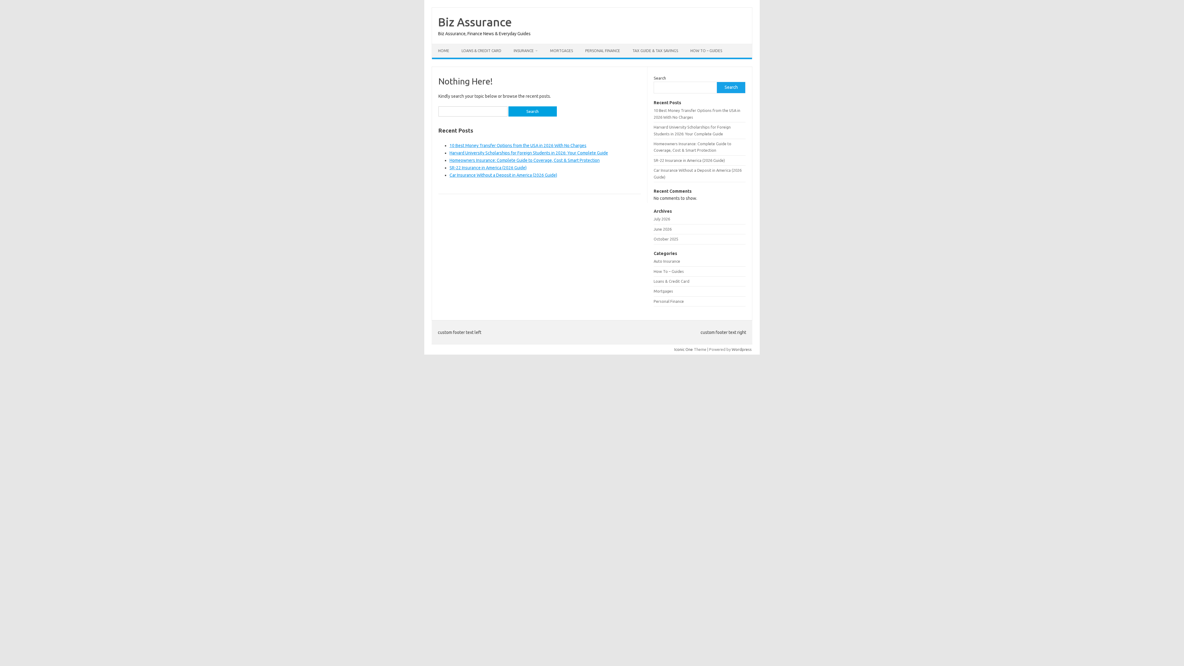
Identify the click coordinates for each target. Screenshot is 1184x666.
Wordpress (742, 349)
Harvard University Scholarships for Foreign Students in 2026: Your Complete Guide (529, 152)
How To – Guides (706, 51)
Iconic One (683, 349)
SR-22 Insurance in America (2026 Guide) (488, 167)
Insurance (524, 51)
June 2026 (663, 229)
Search (660, 78)
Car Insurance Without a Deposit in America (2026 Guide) (503, 175)
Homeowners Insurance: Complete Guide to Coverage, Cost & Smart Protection (525, 160)
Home (443, 51)
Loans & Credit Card (481, 51)
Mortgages (561, 51)
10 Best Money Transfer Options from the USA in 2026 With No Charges (518, 145)
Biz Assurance (475, 21)
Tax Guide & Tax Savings (655, 51)
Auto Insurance (667, 261)
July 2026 (662, 219)
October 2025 (666, 239)
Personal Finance (602, 51)
